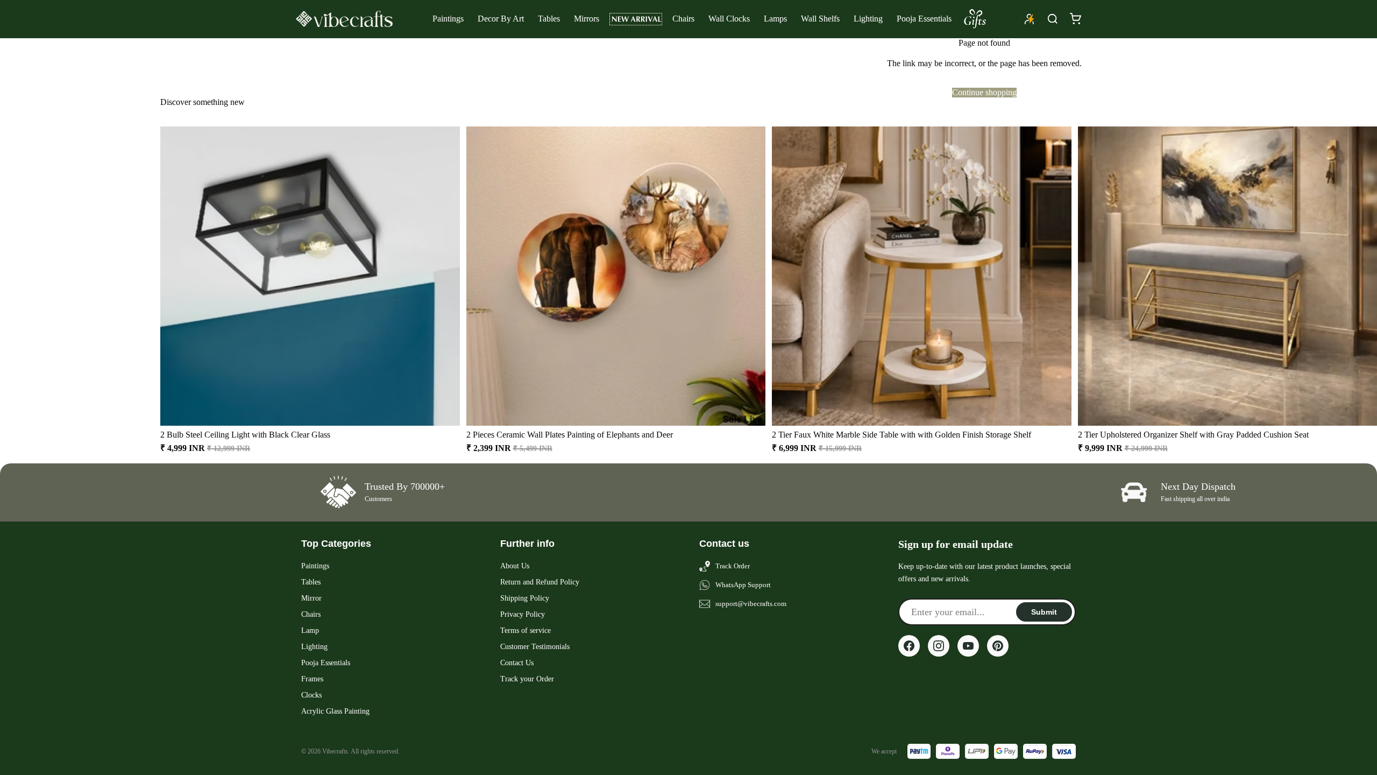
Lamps (775, 18)
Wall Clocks (729, 18)
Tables (549, 18)
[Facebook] (909, 646)
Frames (312, 679)
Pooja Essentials (924, 18)
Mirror (311, 598)
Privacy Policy (522, 614)
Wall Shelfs (820, 18)
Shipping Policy (524, 598)
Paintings (448, 18)
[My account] (1029, 18)
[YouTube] (968, 646)
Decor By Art (501, 18)
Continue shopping (984, 92)
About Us (514, 566)
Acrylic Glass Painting (335, 711)
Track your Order (527, 679)
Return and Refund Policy (539, 582)
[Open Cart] (1075, 19)
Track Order (732, 566)
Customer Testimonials (535, 647)
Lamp (310, 630)
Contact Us (517, 663)
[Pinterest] (998, 646)
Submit (1044, 612)
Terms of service (525, 630)
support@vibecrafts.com (750, 604)
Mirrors (586, 18)
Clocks (311, 695)
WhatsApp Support (743, 585)
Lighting (868, 18)
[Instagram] (938, 646)
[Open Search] (1053, 19)
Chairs (683, 18)
